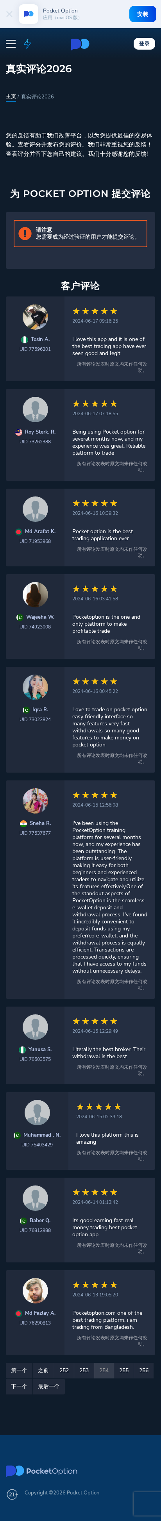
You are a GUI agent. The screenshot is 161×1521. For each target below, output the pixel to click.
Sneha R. (40, 823)
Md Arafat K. (40, 531)
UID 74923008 (35, 627)
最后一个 (49, 1386)
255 (124, 1370)
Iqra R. (40, 710)
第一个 (19, 1370)
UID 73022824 (35, 719)
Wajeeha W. (40, 617)
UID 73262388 (35, 442)
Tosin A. (40, 339)
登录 (144, 43)
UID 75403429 (37, 1145)
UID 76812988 (35, 1230)
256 (143, 1370)
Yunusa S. (40, 1049)
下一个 (19, 1386)
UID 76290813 (35, 1323)
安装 (142, 14)
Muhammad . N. (42, 1135)
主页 (11, 96)
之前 (43, 1370)
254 (104, 1370)
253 (84, 1370)
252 (64, 1370)
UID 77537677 (35, 833)
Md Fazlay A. (40, 1313)
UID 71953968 (35, 541)
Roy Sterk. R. (40, 432)
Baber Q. (40, 1221)
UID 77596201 (35, 349)
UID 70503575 (35, 1059)
